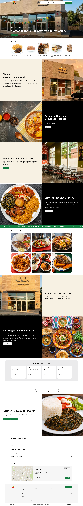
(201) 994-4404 (47, 472)
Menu (42, 2)
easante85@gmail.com (49, 473)
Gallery (54, 2)
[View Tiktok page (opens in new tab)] (13, 504)
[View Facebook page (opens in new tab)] (10, 504)
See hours (61, 477)
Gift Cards (50, 488)
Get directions (67, 468)
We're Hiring (37, 488)
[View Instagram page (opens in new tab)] (11, 504)
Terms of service (24, 500)
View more (14, 374)
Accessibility (30, 500)
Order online (67, 477)
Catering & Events (48, 2)
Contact (23, 489)
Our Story (23, 488)
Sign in (63, 2)
